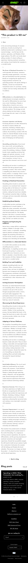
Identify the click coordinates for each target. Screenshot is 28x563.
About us (14, 511)
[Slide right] (17, 496)
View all (25, 466)
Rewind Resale (8, 556)
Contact (14, 508)
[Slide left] (10, 496)
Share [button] (4, 42)
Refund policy (24, 556)
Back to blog (15, 459)
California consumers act (14, 514)
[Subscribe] (22, 537)
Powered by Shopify (16, 556)
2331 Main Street (14, 522)
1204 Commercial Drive (14, 525)
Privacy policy (10, 558)
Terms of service (18, 558)
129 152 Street (14, 528)
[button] (3, 2)
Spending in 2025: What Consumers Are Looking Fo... (13, 474)
